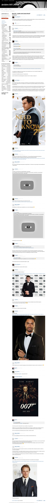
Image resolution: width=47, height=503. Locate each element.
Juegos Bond (4, 46)
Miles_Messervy (17, 16)
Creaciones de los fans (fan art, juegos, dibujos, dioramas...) (5, 48)
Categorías (3, 26)
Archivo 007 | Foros (10, 5)
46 (44, 15)
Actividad (3, 23)
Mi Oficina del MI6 (11, 0)
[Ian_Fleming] (13, 81)
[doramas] (13, 94)
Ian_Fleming (17, 80)
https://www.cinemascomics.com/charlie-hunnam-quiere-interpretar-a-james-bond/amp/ (27, 68)
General (3, 27)
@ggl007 (21, 423)
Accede (13, 500)
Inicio (2, 0)
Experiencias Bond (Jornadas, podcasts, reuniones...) (5, 55)
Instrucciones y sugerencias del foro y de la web (6, 59)
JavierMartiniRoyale (18, 376)
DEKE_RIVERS (16, 48)
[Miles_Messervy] (13, 17)
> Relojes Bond (4, 38)
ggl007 (16, 419)
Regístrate (16, 500)
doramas (16, 93)
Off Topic (3, 61)
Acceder (3, 18)
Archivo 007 (6, 0)
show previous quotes (17, 44)
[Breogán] (13, 41)
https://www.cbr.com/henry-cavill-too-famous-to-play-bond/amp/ (22, 201)
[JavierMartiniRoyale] (13, 377)
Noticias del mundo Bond (5, 43)
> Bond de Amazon (5, 30)
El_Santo (16, 28)
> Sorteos (3, 53)
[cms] (13, 23)
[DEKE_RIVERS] (13, 162)
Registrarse (6, 18)
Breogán (15, 43)
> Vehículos (4, 37)
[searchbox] (41, 9)
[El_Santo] (13, 29)
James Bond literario (5, 42)
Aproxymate (36, 502)
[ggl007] (13, 368)
